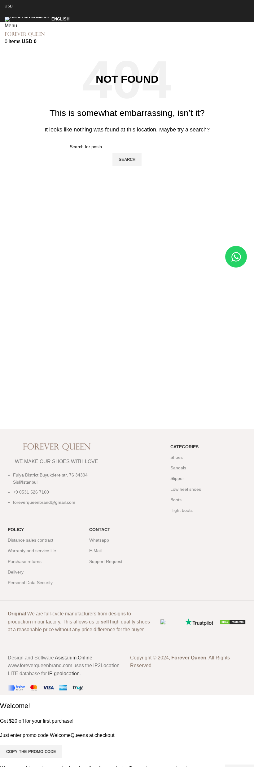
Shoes (176, 457)
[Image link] (169, 621)
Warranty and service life (32, 550)
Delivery (16, 572)
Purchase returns (25, 561)
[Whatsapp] (236, 257)
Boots (176, 499)
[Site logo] (25, 33)
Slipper (177, 478)
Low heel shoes (185, 489)
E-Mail (95, 550)
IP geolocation (64, 673)
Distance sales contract (30, 540)
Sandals (178, 467)
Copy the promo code (31, 751)
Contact (99, 529)
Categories (184, 446)
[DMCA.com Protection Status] (232, 621)
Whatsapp (99, 540)
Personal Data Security (30, 582)
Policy (16, 529)
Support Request (105, 561)
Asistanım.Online (73, 657)
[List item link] (57, 492)
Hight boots (181, 510)
